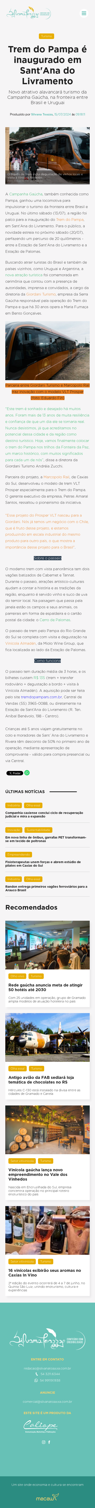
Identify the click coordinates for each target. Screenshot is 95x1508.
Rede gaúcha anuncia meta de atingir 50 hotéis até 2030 (45, 987)
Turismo (46, 36)
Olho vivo (17, 976)
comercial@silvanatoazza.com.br (47, 1401)
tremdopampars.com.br (41, 697)
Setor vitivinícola (22, 1161)
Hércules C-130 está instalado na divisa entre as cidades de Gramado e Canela (44, 1091)
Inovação (14, 830)
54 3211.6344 (50, 1374)
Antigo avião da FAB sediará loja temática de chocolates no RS (41, 1079)
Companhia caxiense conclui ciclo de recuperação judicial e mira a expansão (44, 814)
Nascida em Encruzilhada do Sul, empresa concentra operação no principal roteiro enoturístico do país (39, 1190)
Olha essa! (33, 805)
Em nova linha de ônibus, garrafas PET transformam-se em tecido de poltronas (45, 839)
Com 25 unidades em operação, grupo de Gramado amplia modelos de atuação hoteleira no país (47, 999)
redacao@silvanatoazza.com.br (47, 1368)
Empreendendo (19, 854)
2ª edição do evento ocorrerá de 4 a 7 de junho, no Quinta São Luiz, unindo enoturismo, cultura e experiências (46, 1286)
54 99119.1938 (50, 1380)
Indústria (14, 805)
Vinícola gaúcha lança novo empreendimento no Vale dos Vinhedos (37, 1174)
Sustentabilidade (38, 830)
